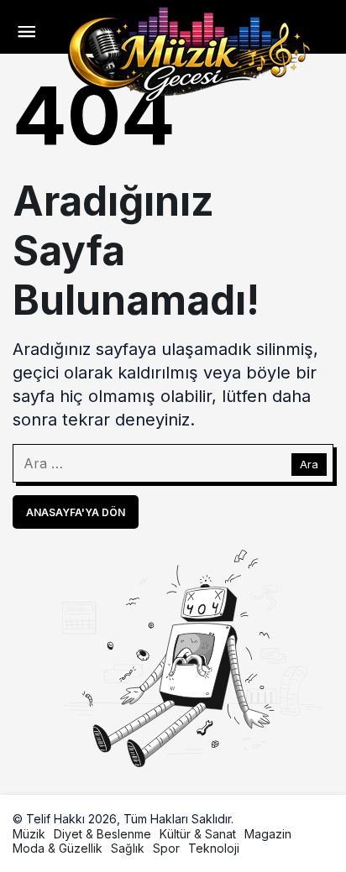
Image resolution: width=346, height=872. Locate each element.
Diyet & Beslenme (102, 834)
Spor (166, 848)
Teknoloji (213, 848)
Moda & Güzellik (57, 848)
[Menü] (26, 33)
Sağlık (127, 848)
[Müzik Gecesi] (190, 52)
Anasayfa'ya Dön (75, 512)
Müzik (29, 834)
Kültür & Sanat (198, 834)
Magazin (267, 834)
